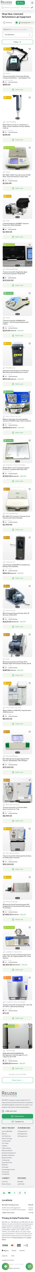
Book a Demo (6, 1184)
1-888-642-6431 (11, 1111)
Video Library (6, 1148)
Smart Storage (7, 1138)
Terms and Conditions (5, 1173)
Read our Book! (7, 1150)
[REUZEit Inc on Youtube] (9, 1193)
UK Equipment (22, 1136)
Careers (4, 1146)
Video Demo (19, 1116)
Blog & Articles (7, 1158)
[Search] (2, 8)
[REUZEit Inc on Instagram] (20, 1193)
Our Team (5, 1143)
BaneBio (20, 1182)
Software (5, 1167)
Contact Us (19, 1122)
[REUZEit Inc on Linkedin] (4, 1193)
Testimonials (6, 1141)
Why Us (4, 1134)
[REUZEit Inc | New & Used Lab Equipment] (6, 3)
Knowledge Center (8, 1169)
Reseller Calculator (8, 1155)
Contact (5, 1182)
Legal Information (8, 1260)
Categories (6, 1160)
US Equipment (22, 1131)
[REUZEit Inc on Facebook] (25, 1193)
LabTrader (21, 1184)
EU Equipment (22, 1134)
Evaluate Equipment (9, 1153)
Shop (21, 3)
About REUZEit (7, 1131)
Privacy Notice (18, 1237)
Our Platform (6, 1136)
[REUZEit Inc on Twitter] (14, 1193)
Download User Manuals (7, 1164)
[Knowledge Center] (5, 1266)
